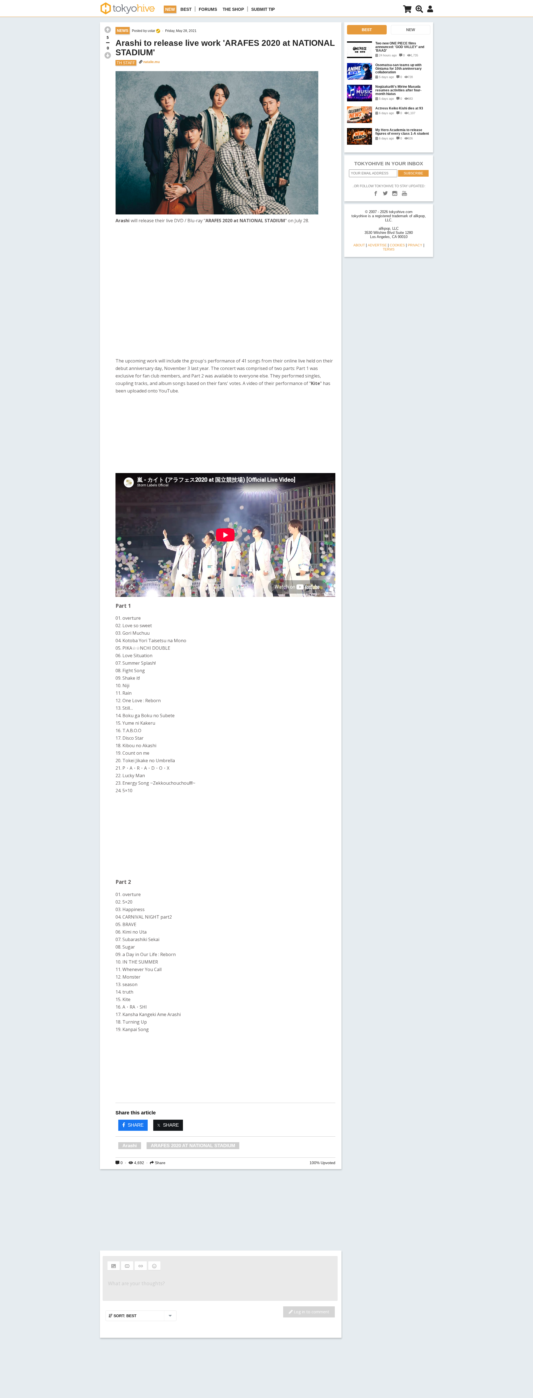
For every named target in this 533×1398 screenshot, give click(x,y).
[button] (113, 1265)
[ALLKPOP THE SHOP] (407, 10)
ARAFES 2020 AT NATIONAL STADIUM (193, 1145)
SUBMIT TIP (263, 9)
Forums (208, 9)
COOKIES (397, 245)
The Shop (233, 9)
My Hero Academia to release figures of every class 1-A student (402, 131)
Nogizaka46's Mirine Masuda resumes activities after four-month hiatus (398, 90)
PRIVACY (415, 245)
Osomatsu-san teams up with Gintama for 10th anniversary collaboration (398, 68)
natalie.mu (151, 62)
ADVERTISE (377, 245)
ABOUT (359, 245)
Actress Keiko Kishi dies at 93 (399, 108)
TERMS (388, 249)
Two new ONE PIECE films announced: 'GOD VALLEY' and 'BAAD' (399, 46)
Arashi (129, 1145)
